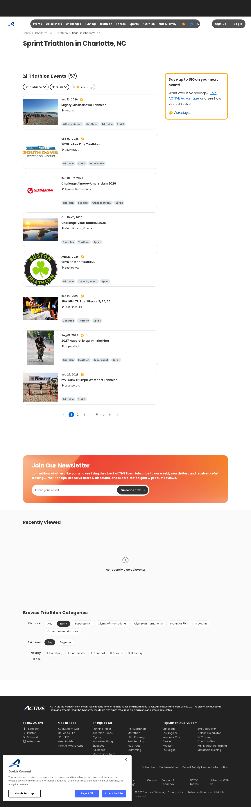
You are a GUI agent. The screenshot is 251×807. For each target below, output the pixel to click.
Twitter (31, 733)
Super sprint (82, 623)
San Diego (169, 729)
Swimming (134, 750)
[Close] (126, 759)
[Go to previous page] (64, 414)
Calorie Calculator (209, 733)
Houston (168, 746)
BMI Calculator (207, 729)
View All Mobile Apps (70, 746)
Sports (134, 24)
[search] (198, 24)
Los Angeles (170, 733)
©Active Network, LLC (152, 792)
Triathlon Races (103, 733)
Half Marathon (137, 729)
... (103, 414)
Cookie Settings (24, 793)
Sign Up (221, 24)
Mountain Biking (103, 741)
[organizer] (191, 24)
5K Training (204, 737)
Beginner (65, 642)
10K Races (99, 750)
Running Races (102, 729)
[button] (59, 87)
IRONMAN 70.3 (179, 623)
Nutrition (149, 24)
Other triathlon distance (62, 631)
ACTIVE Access (194, 782)
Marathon (134, 733)
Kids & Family (167, 24)
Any (49, 623)
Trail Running (136, 741)
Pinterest (32, 737)
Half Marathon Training (212, 746)
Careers (152, 780)
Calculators (54, 24)
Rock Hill (118, 653)
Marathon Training (209, 750)
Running (90, 24)
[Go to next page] (117, 414)
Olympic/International (112, 623)
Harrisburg (55, 653)
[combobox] (36, 87)
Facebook (33, 729)
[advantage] (184, 24)
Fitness (121, 24)
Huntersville (78, 653)
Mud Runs (134, 746)
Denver (167, 741)
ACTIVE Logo (31, 707)
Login (238, 24)
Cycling (97, 737)
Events (37, 24)
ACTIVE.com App (68, 729)
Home (27, 33)
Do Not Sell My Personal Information (205, 767)
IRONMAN (201, 623)
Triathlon (106, 24)
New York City (171, 737)
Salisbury (137, 653)
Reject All (87, 793)
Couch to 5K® (66, 733)
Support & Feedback (168, 782)
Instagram (33, 741)
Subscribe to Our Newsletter (160, 767)
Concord (99, 653)
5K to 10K (63, 737)
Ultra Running (136, 737)
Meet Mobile (65, 741)
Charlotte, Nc (43, 33)
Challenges (73, 24)
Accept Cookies (114, 793)
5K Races (98, 746)
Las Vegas (169, 750)
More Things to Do (104, 754)
